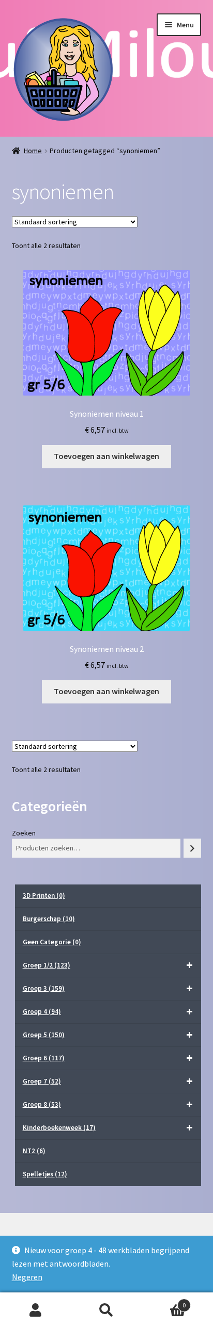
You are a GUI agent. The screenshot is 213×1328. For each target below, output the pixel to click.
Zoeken (24, 833)
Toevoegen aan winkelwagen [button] (106, 456)
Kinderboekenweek (59, 1127)
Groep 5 (44, 1034)
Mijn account (35, 1310)
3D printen (44, 895)
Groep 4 (42, 1011)
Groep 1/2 (46, 965)
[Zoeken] (192, 848)
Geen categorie (52, 942)
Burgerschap (49, 918)
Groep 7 (42, 1081)
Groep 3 (44, 988)
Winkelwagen (164, 1301)
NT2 (34, 1150)
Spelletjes (45, 1174)
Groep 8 (42, 1104)
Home (33, 150)
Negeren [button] (27, 1277)
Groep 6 (44, 1058)
